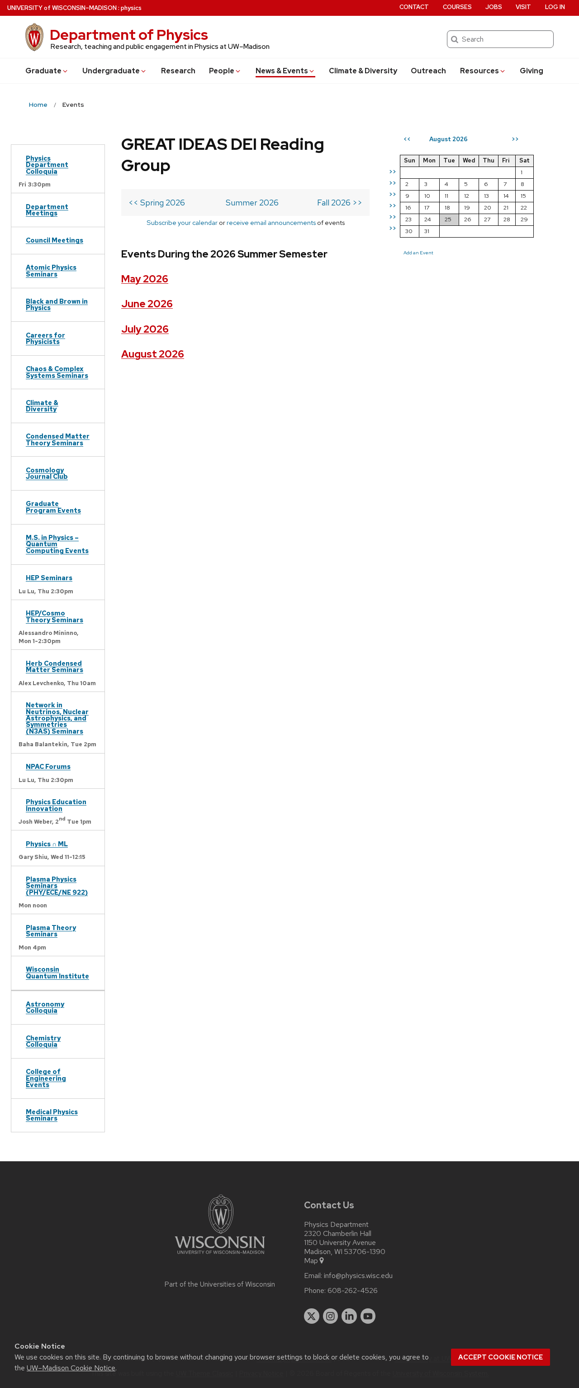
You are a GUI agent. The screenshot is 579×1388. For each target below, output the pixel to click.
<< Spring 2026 (156, 202)
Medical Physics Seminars (52, 1114)
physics (131, 8)
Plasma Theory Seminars (51, 930)
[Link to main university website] (220, 1255)
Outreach (428, 71)
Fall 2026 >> (339, 202)
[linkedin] (349, 1316)
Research (178, 71)
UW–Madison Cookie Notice (71, 1368)
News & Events (282, 71)
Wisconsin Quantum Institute (57, 972)
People (221, 71)
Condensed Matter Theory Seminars (58, 439)
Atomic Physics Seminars (51, 270)
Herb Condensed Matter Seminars (54, 666)
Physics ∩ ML (47, 843)
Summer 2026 (252, 202)
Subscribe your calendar (182, 222)
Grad (43, 71)
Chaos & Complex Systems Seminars (57, 371)
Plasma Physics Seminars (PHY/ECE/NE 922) (57, 886)
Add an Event (418, 252)
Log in (555, 7)
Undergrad (111, 71)
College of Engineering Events (46, 1078)
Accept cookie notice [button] (500, 1357)
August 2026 (152, 354)
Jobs (493, 7)
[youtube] (368, 1316)
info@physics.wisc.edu (358, 1275)
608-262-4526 (352, 1290)
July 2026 (145, 329)
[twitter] (311, 1316)
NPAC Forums (48, 766)
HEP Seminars (49, 577)
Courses (457, 7)
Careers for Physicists (45, 338)
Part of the (220, 1284)
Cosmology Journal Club (47, 473)
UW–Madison (62, 8)
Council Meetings (54, 240)
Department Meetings (47, 209)
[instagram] (330, 1316)
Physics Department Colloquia (47, 165)
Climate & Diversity (363, 71)
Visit (523, 7)
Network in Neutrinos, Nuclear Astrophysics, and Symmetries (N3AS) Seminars (57, 718)
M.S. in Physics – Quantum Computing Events (57, 544)
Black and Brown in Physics (57, 304)
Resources (479, 71)
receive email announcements (271, 222)
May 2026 (144, 279)
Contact (414, 7)
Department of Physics (129, 34)
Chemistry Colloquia (43, 1041)
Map (311, 1260)
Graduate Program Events (53, 506)
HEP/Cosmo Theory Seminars (54, 616)
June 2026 (147, 303)
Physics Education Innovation (56, 804)
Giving (531, 71)
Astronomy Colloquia (45, 1007)
